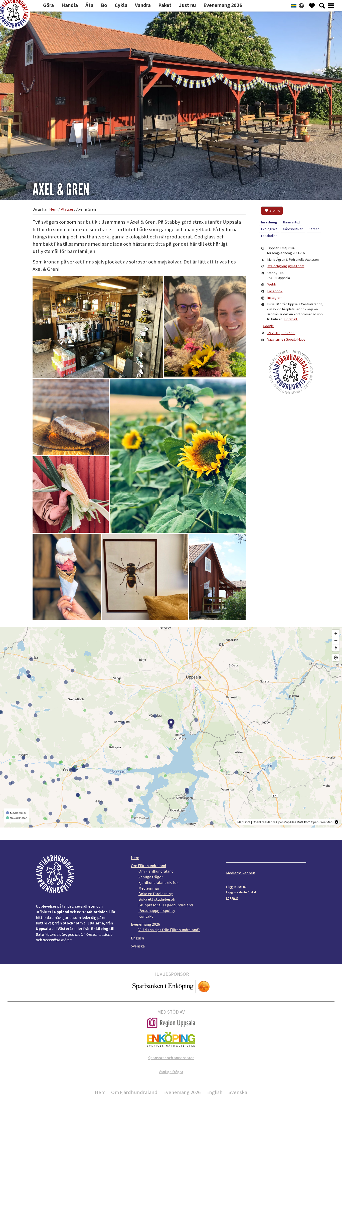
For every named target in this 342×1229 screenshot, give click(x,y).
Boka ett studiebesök (156, 899)
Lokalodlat (269, 235)
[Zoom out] (335, 640)
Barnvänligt (291, 222)
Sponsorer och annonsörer (171, 1057)
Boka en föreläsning (155, 893)
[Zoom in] (335, 633)
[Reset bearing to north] (335, 647)
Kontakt (145, 916)
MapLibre (243, 822)
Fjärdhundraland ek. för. (158, 882)
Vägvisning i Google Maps (286, 339)
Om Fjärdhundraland (148, 865)
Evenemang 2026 (145, 924)
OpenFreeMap (262, 822)
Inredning (269, 222)
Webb (271, 284)
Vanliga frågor (150, 876)
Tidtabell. (291, 319)
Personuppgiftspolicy (156, 910)
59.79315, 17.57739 (281, 333)
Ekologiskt (269, 229)
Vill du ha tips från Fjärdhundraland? (169, 929)
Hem (135, 857)
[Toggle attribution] (336, 822)
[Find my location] (335, 657)
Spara (274, 210)
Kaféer (314, 229)
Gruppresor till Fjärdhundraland (165, 904)
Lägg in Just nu (236, 887)
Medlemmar (148, 888)
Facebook (274, 291)
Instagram (274, 297)
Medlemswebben (240, 872)
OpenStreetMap (321, 822)
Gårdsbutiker (293, 229)
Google (268, 326)
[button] (98, 327)
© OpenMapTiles (284, 822)
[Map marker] (171, 724)
